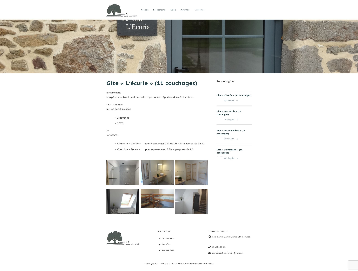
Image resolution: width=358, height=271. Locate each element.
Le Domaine (168, 238)
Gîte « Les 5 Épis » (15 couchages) (234, 116)
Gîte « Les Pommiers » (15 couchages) (234, 135)
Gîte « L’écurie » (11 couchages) (151, 83)
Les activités (168, 250)
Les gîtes (166, 244)
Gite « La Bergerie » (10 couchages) (234, 154)
